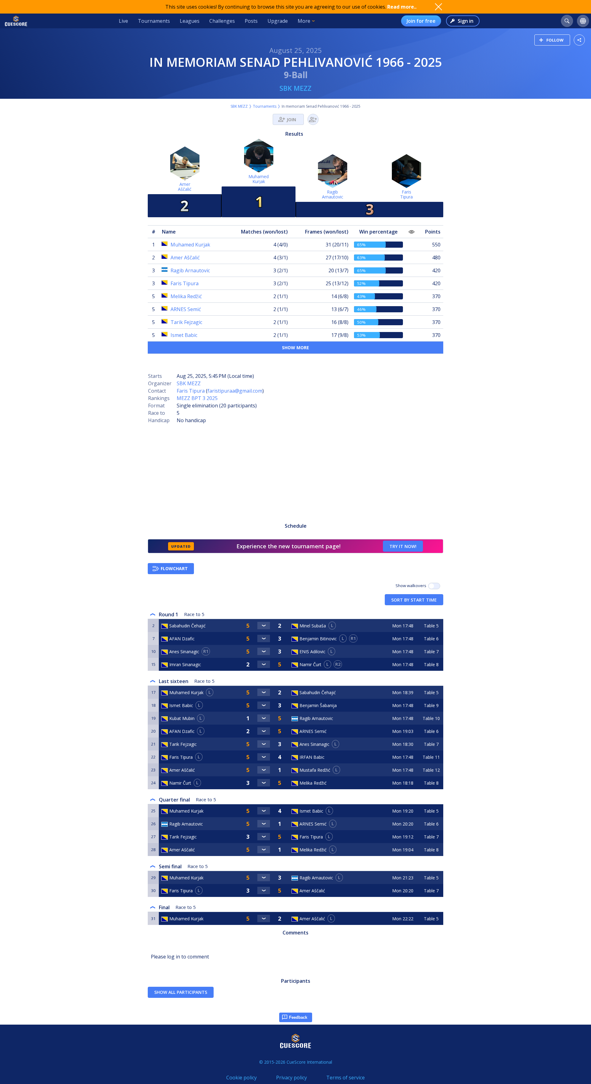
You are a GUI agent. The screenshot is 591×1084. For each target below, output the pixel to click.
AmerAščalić (184, 186)
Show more (295, 347)
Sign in (465, 21)
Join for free (421, 21)
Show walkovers (412, 585)
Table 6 (431, 639)
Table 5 (431, 626)
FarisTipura (406, 194)
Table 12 (431, 770)
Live (123, 21)
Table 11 (431, 757)
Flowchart (174, 568)
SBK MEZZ (295, 88)
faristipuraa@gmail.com (234, 390)
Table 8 (431, 664)
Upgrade (277, 21)
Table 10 (431, 718)
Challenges (222, 21)
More (304, 21)
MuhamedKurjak (258, 179)
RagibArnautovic (332, 194)
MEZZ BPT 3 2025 (197, 398)
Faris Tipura (191, 390)
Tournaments (154, 21)
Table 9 (431, 705)
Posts (251, 21)
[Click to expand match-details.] (263, 625)
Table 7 (431, 651)
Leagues (189, 21)
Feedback (298, 1017)
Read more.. (401, 6)
